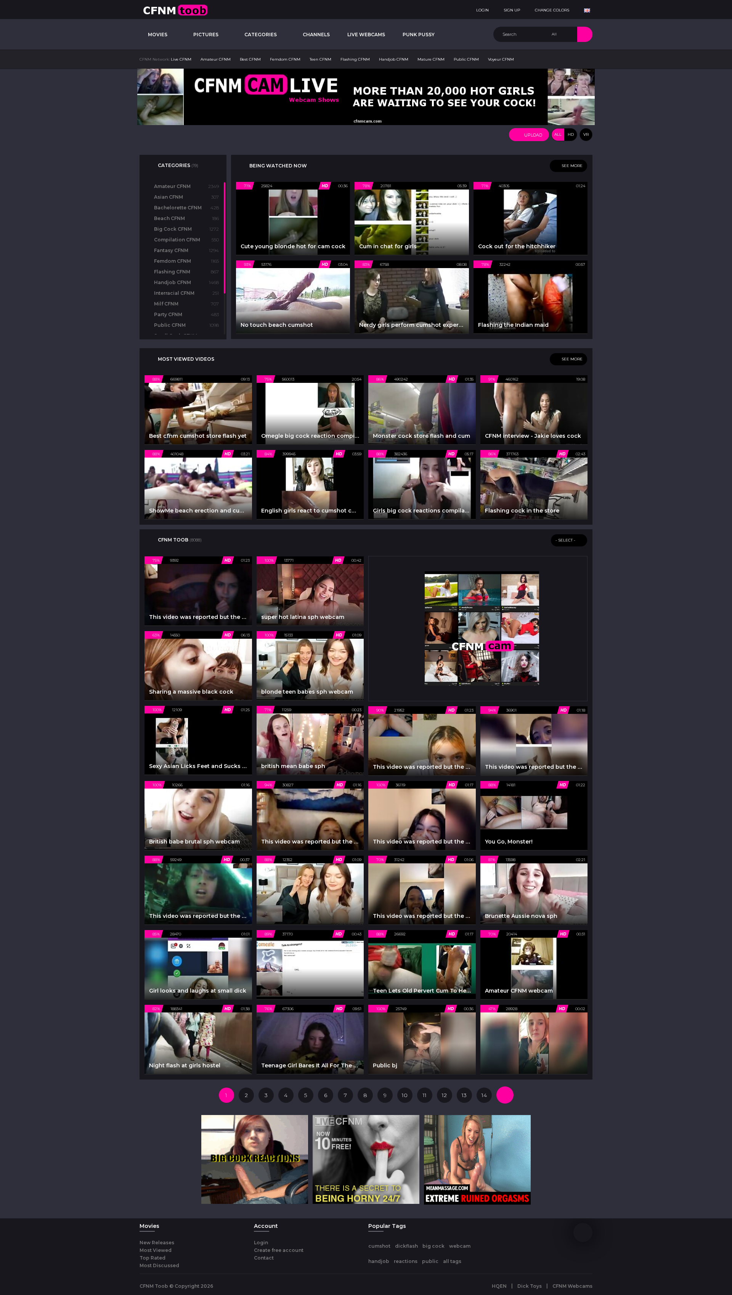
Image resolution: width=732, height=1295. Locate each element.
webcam (459, 1246)
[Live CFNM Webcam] (366, 96)
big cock (433, 1246)
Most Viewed (156, 1250)
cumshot (379, 1246)
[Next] (505, 1095)
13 (464, 1095)
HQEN (499, 1286)
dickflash (406, 1246)
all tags (452, 1261)
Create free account (278, 1250)
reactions (405, 1261)
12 (444, 1095)
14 (484, 1095)
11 (425, 1095)
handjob (378, 1261)
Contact (264, 1258)
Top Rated (152, 1258)
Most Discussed (159, 1265)
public (430, 1261)
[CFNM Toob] (175, 9)
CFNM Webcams (572, 1286)
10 (405, 1095)
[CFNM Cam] (482, 628)
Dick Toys (529, 1286)
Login (261, 1242)
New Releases (157, 1242)
